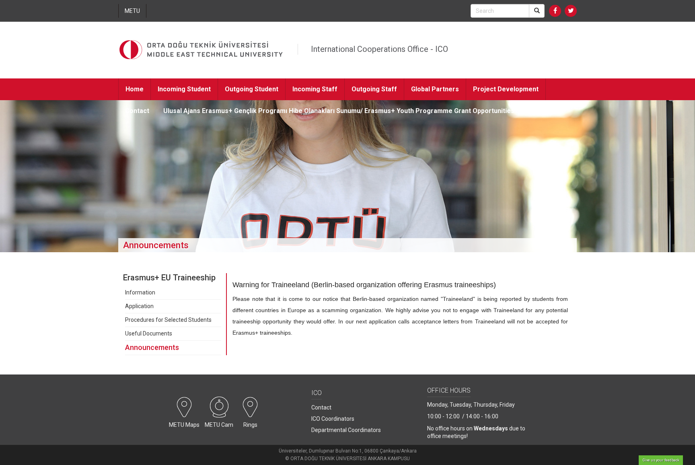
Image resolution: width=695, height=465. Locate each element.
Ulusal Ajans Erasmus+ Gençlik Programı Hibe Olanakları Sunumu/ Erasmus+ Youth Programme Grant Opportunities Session (352, 111)
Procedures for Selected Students (168, 320)
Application (139, 306)
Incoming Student (184, 89)
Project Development (506, 89)
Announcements (152, 347)
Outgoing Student (251, 89)
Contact (137, 111)
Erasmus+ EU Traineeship (169, 277)
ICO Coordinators (332, 419)
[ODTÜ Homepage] (201, 50)
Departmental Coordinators (346, 430)
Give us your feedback (661, 460)
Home (134, 89)
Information (140, 292)
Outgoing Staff (374, 89)
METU (132, 11)
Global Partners (435, 89)
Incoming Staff (314, 89)
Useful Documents (148, 333)
